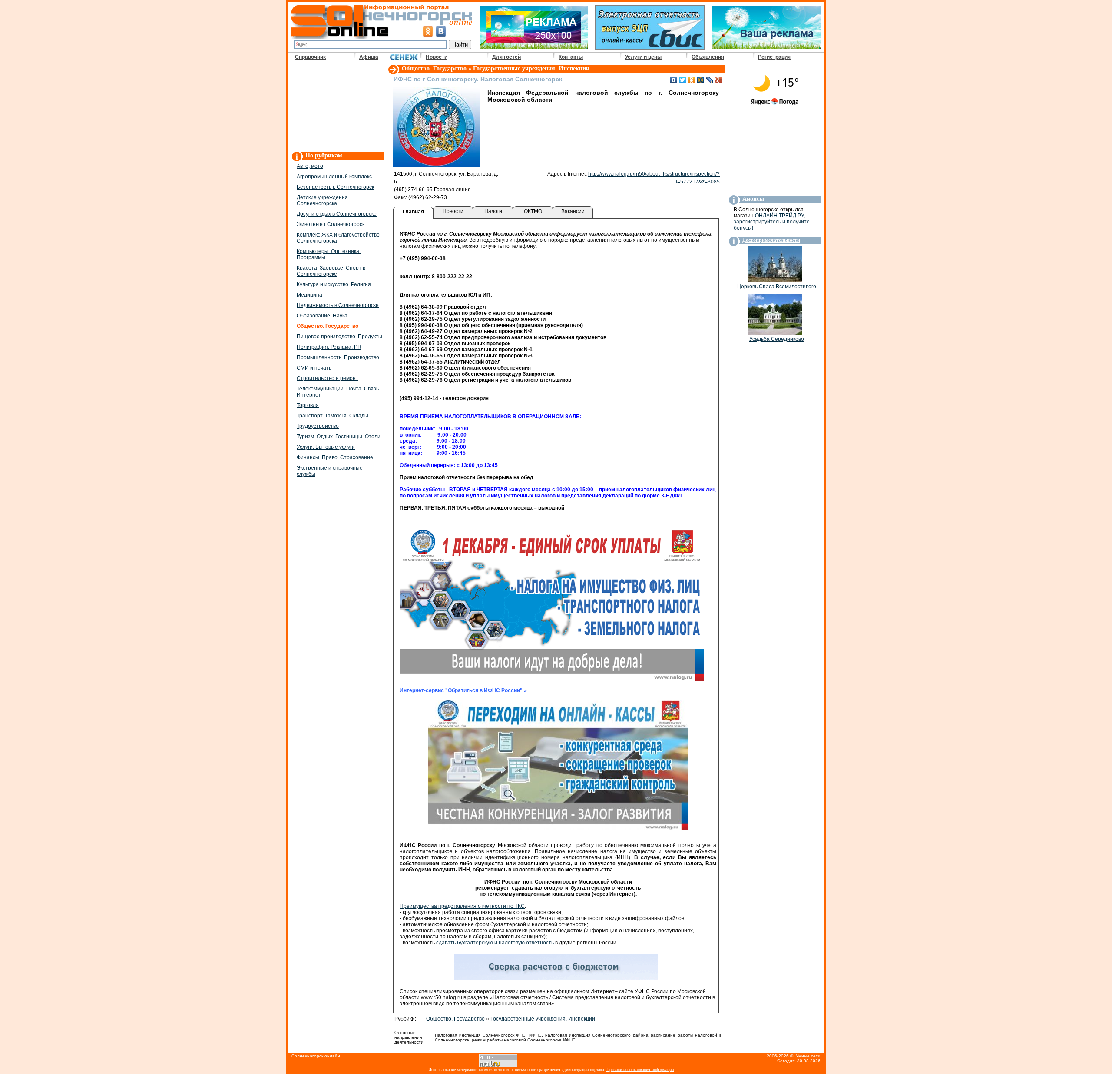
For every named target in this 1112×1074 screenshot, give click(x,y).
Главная (413, 212)
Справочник (310, 57)
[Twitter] (682, 80)
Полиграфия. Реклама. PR (329, 347)
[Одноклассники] (691, 80)
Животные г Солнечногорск (330, 224)
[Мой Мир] (700, 80)
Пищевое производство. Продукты (339, 337)
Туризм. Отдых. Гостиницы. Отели (339, 437)
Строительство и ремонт (327, 378)
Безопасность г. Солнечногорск (335, 187)
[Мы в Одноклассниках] (428, 31)
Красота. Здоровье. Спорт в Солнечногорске (331, 271)
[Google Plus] (719, 80)
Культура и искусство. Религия (334, 284)
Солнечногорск (307, 1056)
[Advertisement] (337, 106)
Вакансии (573, 211)
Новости (436, 57)
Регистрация (774, 57)
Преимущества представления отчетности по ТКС (462, 906)
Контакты (571, 57)
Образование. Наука (322, 316)
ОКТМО (533, 211)
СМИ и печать (314, 368)
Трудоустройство (318, 426)
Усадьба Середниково (776, 339)
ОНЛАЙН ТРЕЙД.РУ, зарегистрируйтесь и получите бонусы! (772, 222)
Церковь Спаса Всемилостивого (776, 287)
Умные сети (808, 1056)
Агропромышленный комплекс (334, 176)
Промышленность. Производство (338, 357)
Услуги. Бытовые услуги (326, 447)
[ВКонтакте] (673, 80)
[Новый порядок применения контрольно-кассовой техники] (558, 828)
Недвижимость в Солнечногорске (338, 305)
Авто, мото (310, 166)
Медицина (309, 295)
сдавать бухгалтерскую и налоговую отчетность (495, 943)
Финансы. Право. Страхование (335, 457)
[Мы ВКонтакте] (441, 31)
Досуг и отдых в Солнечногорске (337, 214)
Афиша (368, 57)
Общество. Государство (434, 68)
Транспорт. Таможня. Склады (332, 416)
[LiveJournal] (710, 80)
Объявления (708, 57)
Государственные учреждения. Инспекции (531, 68)
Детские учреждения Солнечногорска (322, 200)
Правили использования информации (640, 1069)
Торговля (308, 405)
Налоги (493, 211)
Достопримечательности (771, 240)
